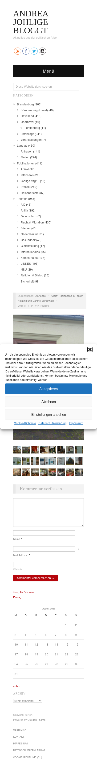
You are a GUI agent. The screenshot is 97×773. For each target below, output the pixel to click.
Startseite (40, 295)
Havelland (27, 116)
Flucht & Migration (32, 222)
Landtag (22, 145)
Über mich (19, 729)
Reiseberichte (30, 193)
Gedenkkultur (29, 234)
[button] (90, 349)
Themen (22, 199)
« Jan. (17, 686)
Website (17, 569)
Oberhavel (27, 122)
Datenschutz (29, 216)
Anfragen (26, 151)
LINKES (26, 263)
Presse (25, 187)
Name (17, 539)
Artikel (25, 169)
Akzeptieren (48, 388)
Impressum (76, 423)
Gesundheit (28, 240)
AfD (23, 204)
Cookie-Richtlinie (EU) (27, 757)
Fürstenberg (32, 128)
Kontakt (18, 736)
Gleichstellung (30, 246)
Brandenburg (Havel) (34, 110)
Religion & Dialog (32, 275)
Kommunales (29, 258)
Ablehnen (48, 401)
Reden (25, 157)
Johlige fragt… (30, 181)
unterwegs (27, 134)
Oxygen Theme (36, 719)
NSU (24, 269)
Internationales (30, 252)
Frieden (26, 228)
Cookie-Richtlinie (25, 423)
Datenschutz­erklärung (52, 423)
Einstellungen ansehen (48, 414)
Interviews (27, 175)
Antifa (24, 210)
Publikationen (26, 163)
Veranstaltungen (31, 139)
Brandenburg (25, 104)
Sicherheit (27, 281)
